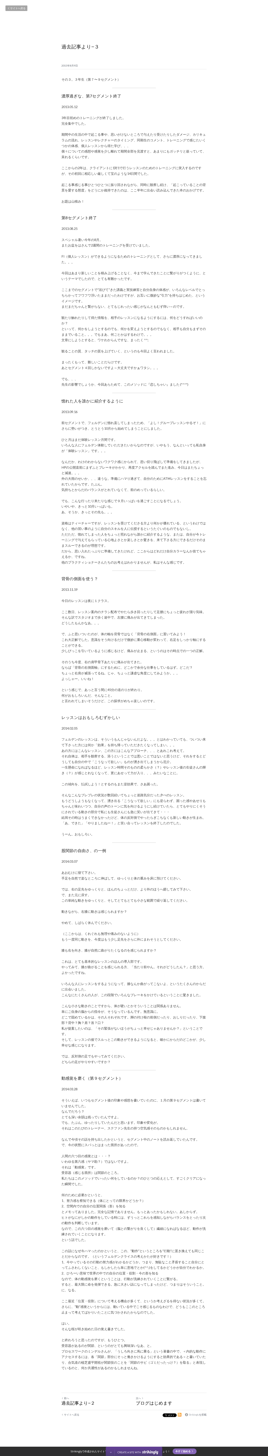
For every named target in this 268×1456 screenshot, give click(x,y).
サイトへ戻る (18, 8)
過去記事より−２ (78, 1403)
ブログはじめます (154, 1403)
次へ (138, 1398)
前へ (66, 1398)
